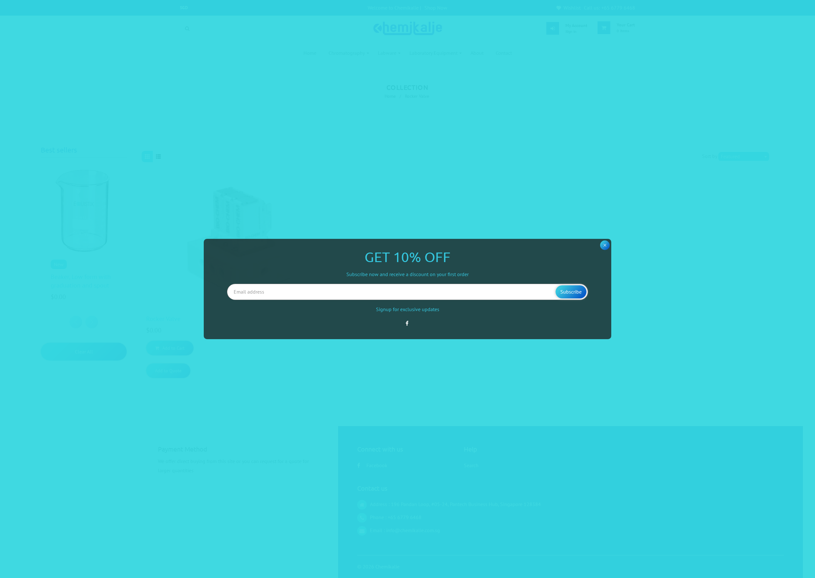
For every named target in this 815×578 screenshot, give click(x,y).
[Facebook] (408, 323)
